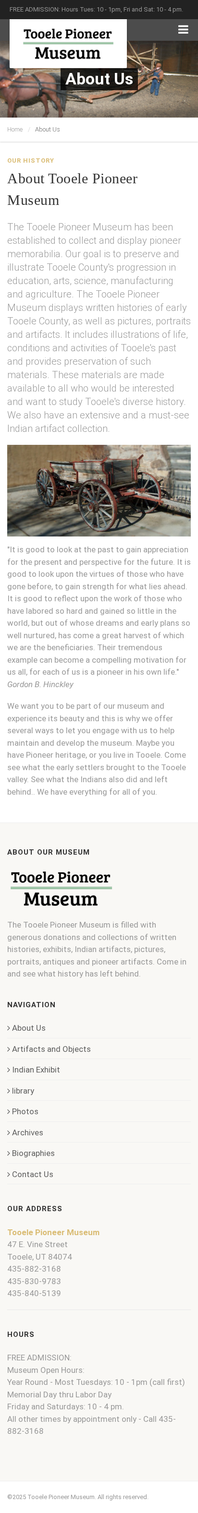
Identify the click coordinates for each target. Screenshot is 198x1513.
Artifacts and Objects (51, 1049)
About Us (29, 1028)
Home (15, 129)
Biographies (33, 1153)
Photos (25, 1111)
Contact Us (32, 1174)
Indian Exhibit (36, 1069)
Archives (27, 1132)
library (23, 1091)
